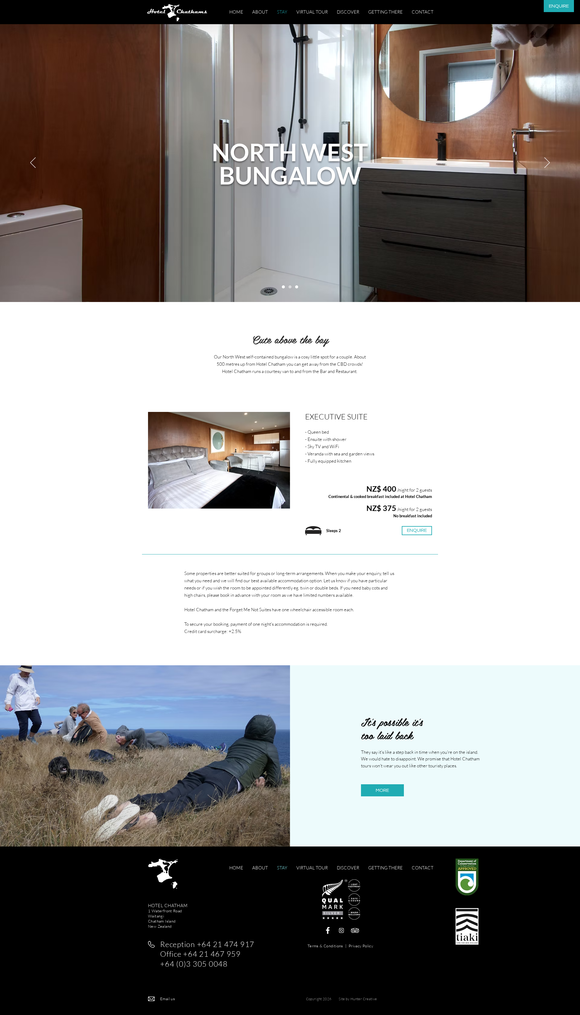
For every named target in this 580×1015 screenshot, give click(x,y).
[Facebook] (327, 930)
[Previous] (33, 163)
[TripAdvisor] (354, 930)
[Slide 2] (296, 286)
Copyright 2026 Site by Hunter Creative (341, 999)
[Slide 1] (290, 286)
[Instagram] (341, 930)
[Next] (547, 163)
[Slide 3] (283, 286)
